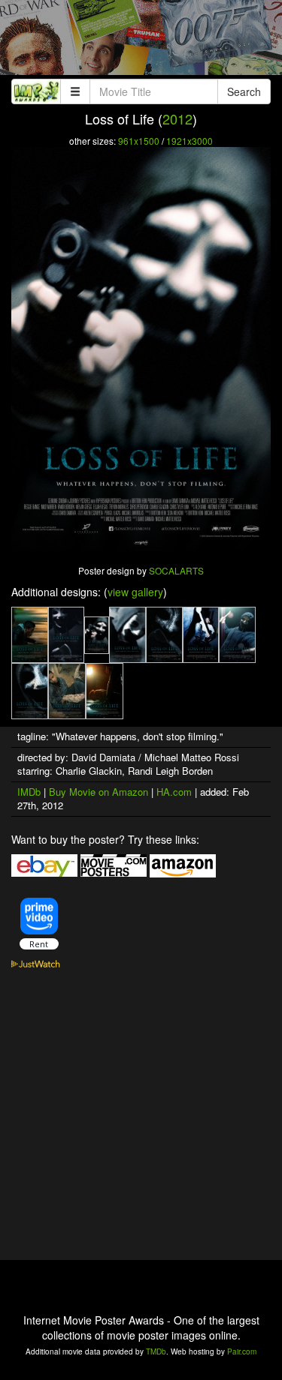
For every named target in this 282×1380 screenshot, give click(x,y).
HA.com (174, 791)
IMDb (29, 791)
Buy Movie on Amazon (98, 791)
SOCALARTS (176, 570)
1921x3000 (189, 140)
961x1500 (138, 140)
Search (244, 91)
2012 (177, 118)
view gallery (135, 591)
